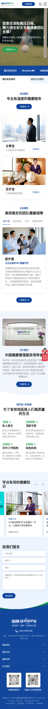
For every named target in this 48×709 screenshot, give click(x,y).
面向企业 (6, 652)
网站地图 (40, 703)
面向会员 (6, 645)
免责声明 (30, 703)
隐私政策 (20, 703)
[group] (24, 260)
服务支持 (6, 659)
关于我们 (6, 666)
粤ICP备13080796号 (32, 701)
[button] (36, 484)
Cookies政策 (9, 703)
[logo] (7, 4)
